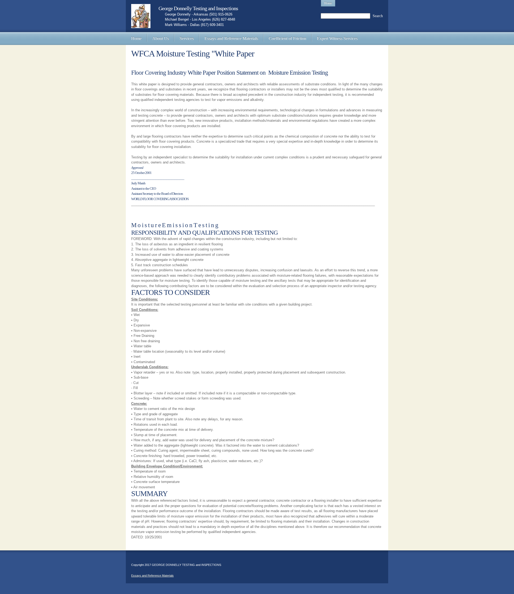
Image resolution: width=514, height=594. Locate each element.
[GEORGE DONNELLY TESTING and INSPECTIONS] (140, 16)
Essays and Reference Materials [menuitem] (152, 575)
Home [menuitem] (328, 3)
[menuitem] (136, 38)
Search (378, 16)
